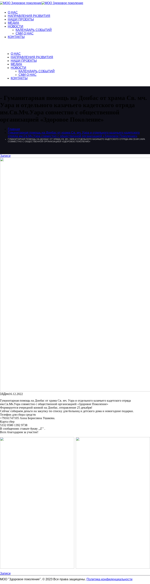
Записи (5, 155)
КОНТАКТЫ (16, 37)
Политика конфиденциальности (109, 579)
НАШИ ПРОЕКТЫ (21, 19)
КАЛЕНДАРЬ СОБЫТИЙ (34, 30)
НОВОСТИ (15, 26)
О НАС (13, 12)
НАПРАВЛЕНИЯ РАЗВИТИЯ (29, 16)
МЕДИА (13, 23)
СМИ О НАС (25, 33)
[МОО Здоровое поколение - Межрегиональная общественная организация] (41, 3)
